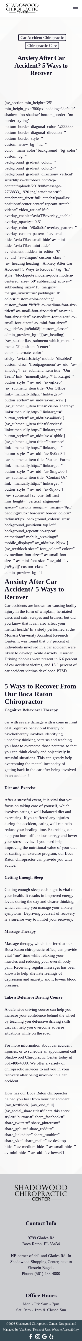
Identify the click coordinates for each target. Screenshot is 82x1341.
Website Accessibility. (65, 1329)
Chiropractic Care (42, 45)
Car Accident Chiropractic (42, 37)
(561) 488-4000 (47, 1273)
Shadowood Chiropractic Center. (37, 1323)
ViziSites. (25, 1329)
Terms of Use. (42, 1329)
